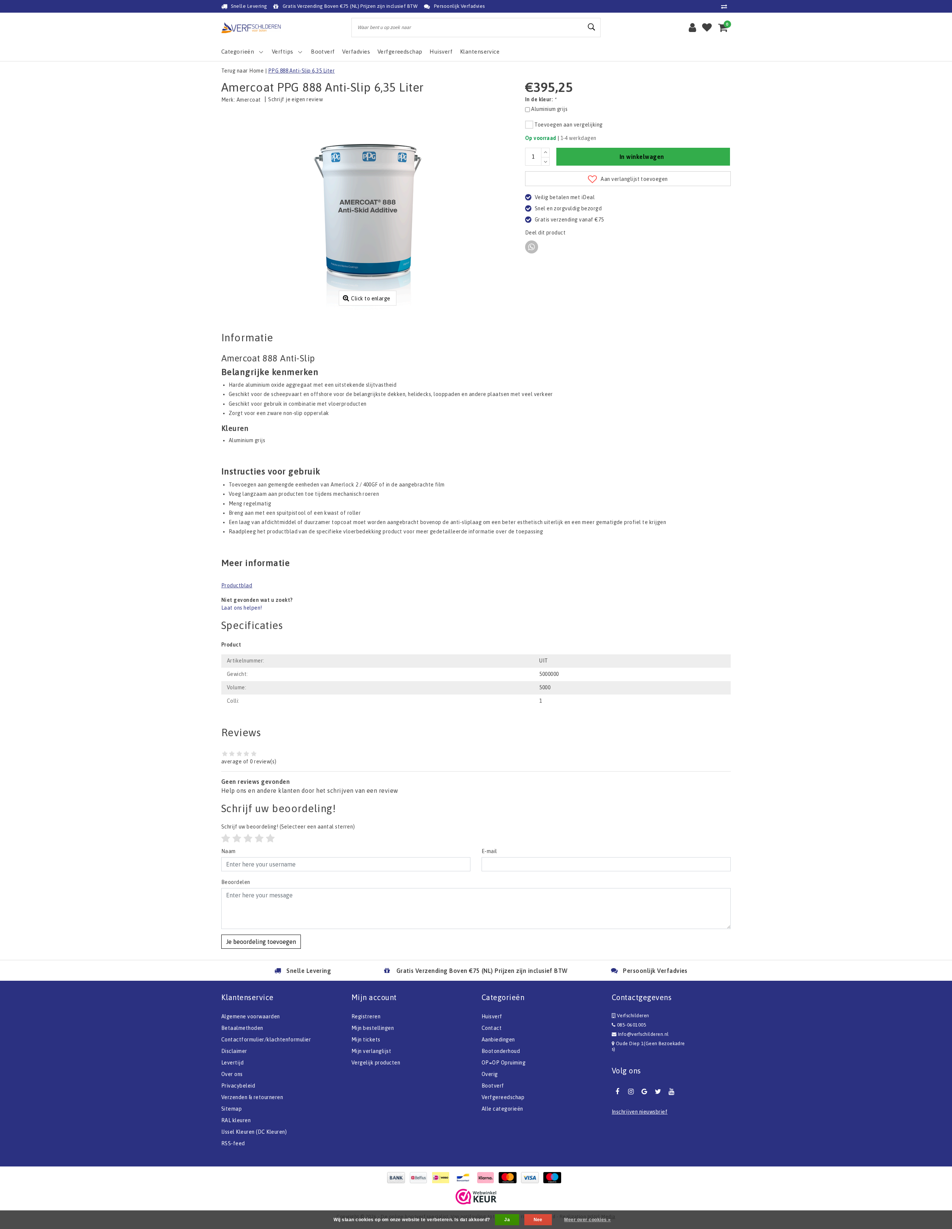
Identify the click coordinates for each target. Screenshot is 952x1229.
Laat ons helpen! (241, 608)
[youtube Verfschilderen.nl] (671, 1091)
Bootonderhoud (501, 1051)
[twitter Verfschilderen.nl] (657, 1091)
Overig (490, 1074)
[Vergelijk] (726, 6)
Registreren (365, 1016)
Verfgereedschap (503, 1097)
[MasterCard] (509, 1177)
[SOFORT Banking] (487, 1177)
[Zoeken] (591, 27)
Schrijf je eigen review (295, 99)
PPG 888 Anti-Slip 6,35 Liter (301, 71)
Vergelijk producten (375, 1063)
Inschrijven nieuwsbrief (640, 1112)
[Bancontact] (465, 1177)
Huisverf (492, 1016)
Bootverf (493, 1086)
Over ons (232, 1074)
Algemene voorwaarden (250, 1016)
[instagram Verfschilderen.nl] (630, 1091)
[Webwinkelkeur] (476, 1196)
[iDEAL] (442, 1177)
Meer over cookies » (587, 1219)
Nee (538, 1219)
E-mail (489, 851)
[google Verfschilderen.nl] (644, 1091)
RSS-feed (233, 1143)
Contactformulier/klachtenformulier (266, 1040)
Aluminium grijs (549, 109)
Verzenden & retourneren (252, 1097)
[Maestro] (554, 1177)
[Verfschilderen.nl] (251, 28)
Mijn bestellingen (372, 1028)
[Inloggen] (692, 27)
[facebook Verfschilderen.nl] (617, 1091)
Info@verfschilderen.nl (643, 1034)
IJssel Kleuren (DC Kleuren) (254, 1132)
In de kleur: (540, 99)
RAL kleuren (236, 1120)
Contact (492, 1028)
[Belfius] (420, 1177)
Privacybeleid (238, 1086)
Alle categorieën (502, 1109)
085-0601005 (630, 1025)
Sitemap (231, 1109)
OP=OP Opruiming (503, 1063)
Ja (507, 1219)
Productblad (236, 585)
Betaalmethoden (242, 1028)
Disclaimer (234, 1051)
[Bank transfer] (398, 1177)
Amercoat (249, 100)
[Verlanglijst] (707, 27)
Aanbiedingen (498, 1040)
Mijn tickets (365, 1040)
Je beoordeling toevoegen (261, 941)
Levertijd (232, 1063)
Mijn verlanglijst (371, 1051)
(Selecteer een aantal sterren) (288, 827)
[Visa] (532, 1177)
